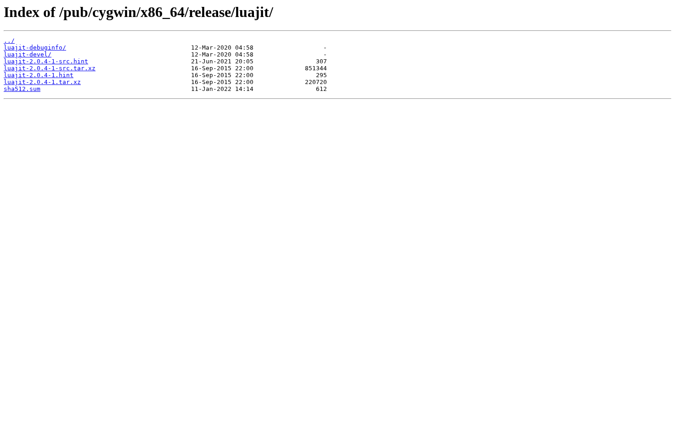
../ (9, 40)
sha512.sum (22, 88)
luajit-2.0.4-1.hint (38, 75)
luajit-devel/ (27, 54)
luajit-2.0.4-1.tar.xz (42, 82)
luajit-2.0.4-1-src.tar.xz (50, 68)
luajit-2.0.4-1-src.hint (46, 61)
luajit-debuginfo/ (35, 47)
